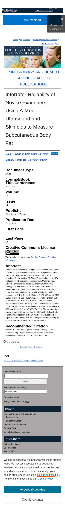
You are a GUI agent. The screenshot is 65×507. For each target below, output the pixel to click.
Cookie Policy (45, 478)
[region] (32, 480)
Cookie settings (46, 475)
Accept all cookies (32, 489)
